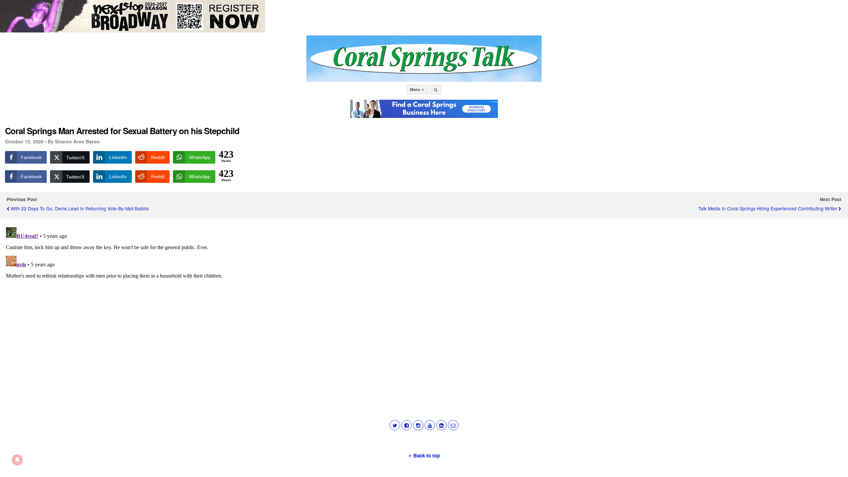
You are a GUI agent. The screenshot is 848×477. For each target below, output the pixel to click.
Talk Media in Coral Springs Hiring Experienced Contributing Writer (767, 208)
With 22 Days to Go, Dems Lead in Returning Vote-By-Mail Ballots (80, 208)
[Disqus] (424, 307)
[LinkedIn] (441, 425)
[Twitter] (395, 425)
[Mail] (453, 425)
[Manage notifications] (17, 459)
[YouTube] (430, 425)
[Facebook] (406, 425)
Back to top (426, 455)
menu (415, 89)
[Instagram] (418, 425)
